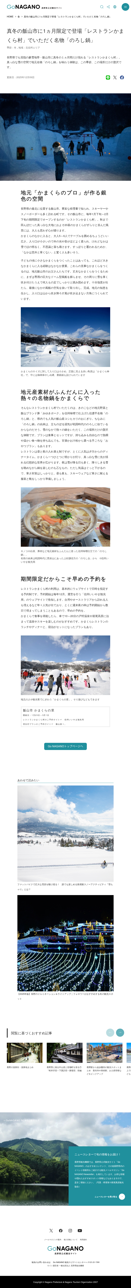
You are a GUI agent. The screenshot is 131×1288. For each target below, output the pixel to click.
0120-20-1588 (93, 1262)
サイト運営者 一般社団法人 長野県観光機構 (65, 1265)
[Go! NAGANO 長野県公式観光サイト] (34, 7)
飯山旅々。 (61, 724)
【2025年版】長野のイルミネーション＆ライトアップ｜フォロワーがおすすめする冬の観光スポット (65, 996)
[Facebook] (61, 1230)
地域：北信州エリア (29, 47)
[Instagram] (70, 1230)
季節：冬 (11, 47)
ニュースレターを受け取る (106, 1196)
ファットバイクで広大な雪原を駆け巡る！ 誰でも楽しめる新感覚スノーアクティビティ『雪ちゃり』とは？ (65, 887)
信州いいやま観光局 (74, 719)
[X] (51, 1230)
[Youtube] (80, 1230)
